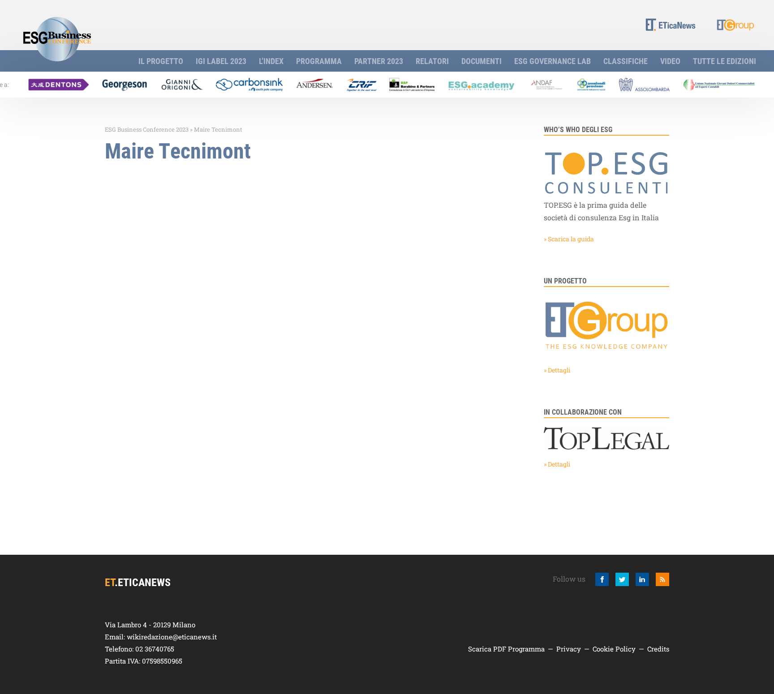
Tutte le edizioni (724, 61)
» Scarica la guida (569, 239)
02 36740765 (154, 648)
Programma (319, 61)
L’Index (271, 61)
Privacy (568, 648)
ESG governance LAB (552, 61)
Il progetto (160, 61)
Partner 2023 (378, 61)
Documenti (481, 61)
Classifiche (625, 61)
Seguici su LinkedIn (642, 579)
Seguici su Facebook (602, 579)
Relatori (432, 61)
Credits (658, 648)
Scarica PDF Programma (506, 648)
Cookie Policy (614, 648)
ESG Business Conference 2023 (147, 129)
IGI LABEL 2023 (221, 61)
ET (670, 24)
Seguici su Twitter (622, 579)
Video (670, 61)
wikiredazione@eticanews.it (172, 636)
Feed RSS (662, 579)
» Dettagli (557, 370)
